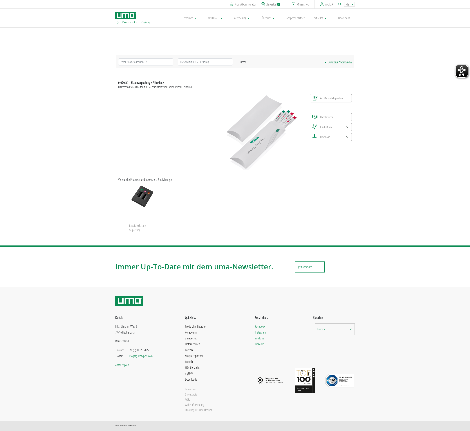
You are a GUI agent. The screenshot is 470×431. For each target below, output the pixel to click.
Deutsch (321, 329)
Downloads (344, 18)
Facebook (260, 326)
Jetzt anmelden (305, 267)
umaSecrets (191, 338)
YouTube (259, 338)
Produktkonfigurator (245, 4)
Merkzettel (272, 4)
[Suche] (340, 4)
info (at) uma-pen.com (141, 356)
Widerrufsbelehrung (194, 405)
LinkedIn (259, 344)
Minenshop (303, 4)
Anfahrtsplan (122, 365)
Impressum (190, 389)
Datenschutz (191, 394)
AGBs (187, 400)
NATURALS (213, 18)
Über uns (266, 18)
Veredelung (240, 18)
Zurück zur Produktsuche (340, 62)
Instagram (260, 332)
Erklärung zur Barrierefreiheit (198, 410)
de (347, 4)
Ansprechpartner (295, 18)
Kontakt (189, 361)
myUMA (329, 4)
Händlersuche (326, 117)
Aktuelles (318, 18)
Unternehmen (192, 344)
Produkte (188, 18)
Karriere (189, 350)
